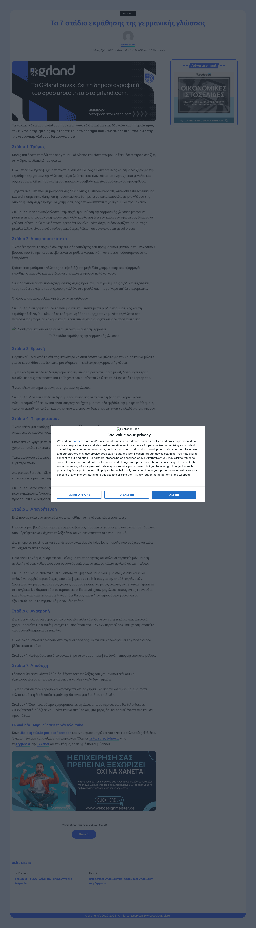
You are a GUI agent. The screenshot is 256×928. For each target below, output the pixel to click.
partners (78, 441)
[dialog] (128, 464)
